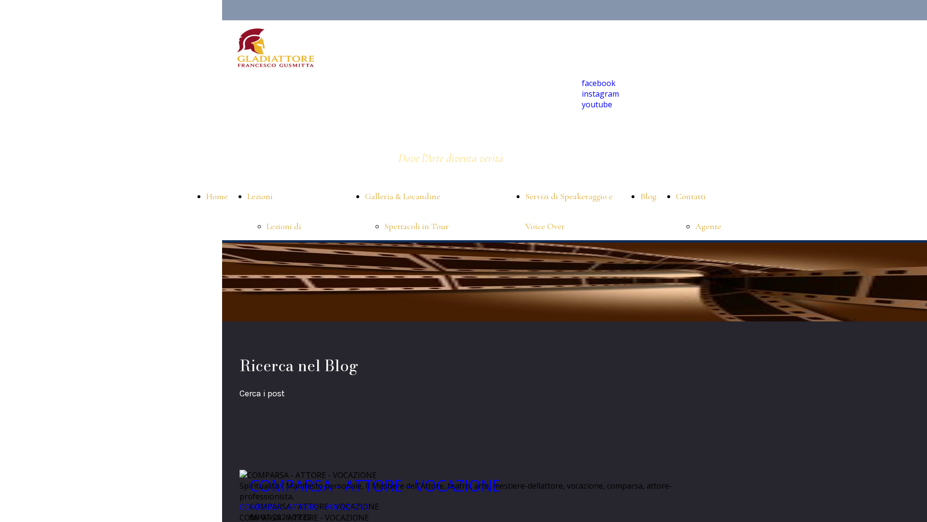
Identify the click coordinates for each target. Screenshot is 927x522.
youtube (597, 104)
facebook (599, 83)
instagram (600, 93)
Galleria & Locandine (402, 196)
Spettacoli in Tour (416, 226)
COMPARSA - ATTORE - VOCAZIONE (304, 507)
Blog (648, 196)
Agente (708, 226)
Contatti (691, 196)
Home (217, 196)
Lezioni (260, 196)
